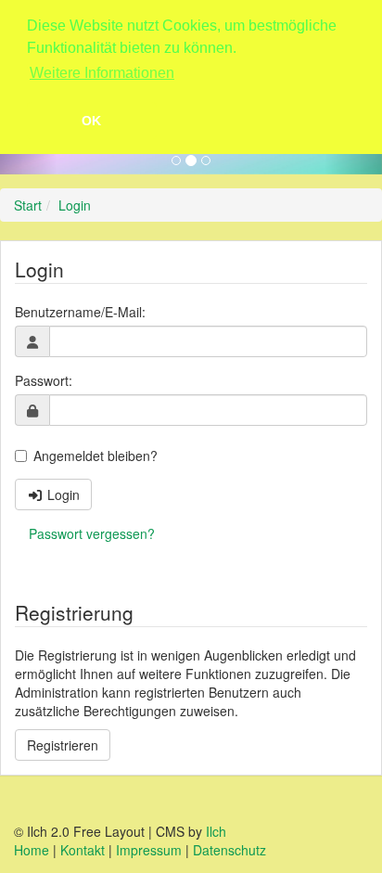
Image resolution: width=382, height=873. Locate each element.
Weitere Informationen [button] (102, 73)
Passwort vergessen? (92, 533)
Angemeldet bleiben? (95, 455)
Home (31, 850)
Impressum (149, 850)
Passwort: (43, 380)
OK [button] (91, 120)
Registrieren (62, 745)
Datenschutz (229, 850)
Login (74, 205)
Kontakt (82, 850)
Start (28, 205)
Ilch (216, 831)
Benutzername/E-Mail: (80, 311)
